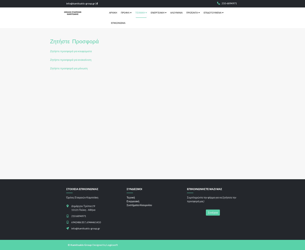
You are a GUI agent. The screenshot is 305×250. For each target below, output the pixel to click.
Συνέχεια (213, 212)
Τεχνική (140, 12)
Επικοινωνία (118, 23)
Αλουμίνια (176, 12)
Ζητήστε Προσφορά (74, 41)
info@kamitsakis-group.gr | (81, 3)
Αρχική (113, 12)
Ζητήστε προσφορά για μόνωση (69, 68)
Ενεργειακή (157, 12)
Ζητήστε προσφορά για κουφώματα (71, 51)
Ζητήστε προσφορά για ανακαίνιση (70, 59)
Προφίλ (125, 12)
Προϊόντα (192, 12)
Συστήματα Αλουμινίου (139, 205)
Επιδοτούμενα (212, 12)
